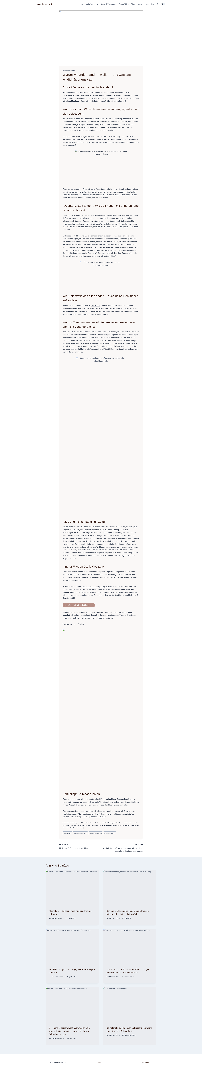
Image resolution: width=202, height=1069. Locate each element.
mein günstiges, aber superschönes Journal (88, 817)
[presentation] (72, 888)
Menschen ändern (80, 833)
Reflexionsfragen (96, 833)
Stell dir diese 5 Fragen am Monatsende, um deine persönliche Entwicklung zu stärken (123, 848)
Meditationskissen (70, 814)
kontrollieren (95, 306)
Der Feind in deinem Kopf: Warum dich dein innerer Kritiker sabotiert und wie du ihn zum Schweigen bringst (69, 1031)
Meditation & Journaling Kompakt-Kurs (97, 586)
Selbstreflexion (109, 833)
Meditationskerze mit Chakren (118, 811)
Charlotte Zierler (57, 918)
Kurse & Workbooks (108, 4)
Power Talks (124, 4)
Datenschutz (144, 1063)
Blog (133, 4)
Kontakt (140, 4)
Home (81, 4)
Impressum (101, 1063)
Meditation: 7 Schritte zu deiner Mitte (73, 846)
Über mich (150, 4)
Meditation (67, 833)
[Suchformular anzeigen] (158, 4)
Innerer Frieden (69, 70)
